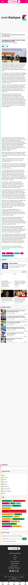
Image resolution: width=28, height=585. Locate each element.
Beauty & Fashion (8, 491)
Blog (5, 33)
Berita (8, 33)
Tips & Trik (6, 477)
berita (3, 253)
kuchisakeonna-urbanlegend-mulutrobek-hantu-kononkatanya (12, 511)
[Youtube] (18, 571)
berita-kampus (10, 253)
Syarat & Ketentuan (14, 561)
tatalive (16, 516)
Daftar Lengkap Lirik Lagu (9, 541)
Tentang (15, 557)
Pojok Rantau (7, 486)
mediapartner (15, 521)
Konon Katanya (7, 489)
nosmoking (18, 514)
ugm (22, 253)
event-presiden (6, 508)
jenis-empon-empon (18, 518)
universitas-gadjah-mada (8, 255)
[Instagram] (15, 571)
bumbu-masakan (6, 526)
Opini (5, 493)
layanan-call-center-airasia (9, 523)
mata (18, 503)
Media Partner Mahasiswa (15, 553)
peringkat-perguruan (7, 514)
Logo (15, 555)
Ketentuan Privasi (15, 563)
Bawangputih (5, 521)
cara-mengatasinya (7, 516)
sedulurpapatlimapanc (19, 500)
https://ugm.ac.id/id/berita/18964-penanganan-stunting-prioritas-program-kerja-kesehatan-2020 (13, 247)
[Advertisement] (14, 18)
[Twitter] (13, 571)
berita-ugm (16, 253)
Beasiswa (6, 482)
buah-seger (5, 503)
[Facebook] (11, 571)
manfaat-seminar (6, 500)
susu (13, 503)
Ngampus (6, 484)
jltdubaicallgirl (16, 505)
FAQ (15, 559)
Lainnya (6, 479)
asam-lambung (6, 505)
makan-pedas (17, 526)
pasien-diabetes (6, 518)
